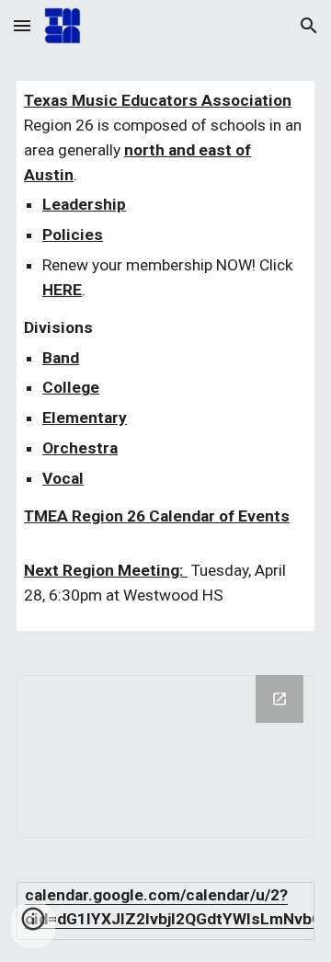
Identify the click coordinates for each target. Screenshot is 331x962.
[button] (22, 25)
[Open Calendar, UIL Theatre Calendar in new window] (279, 699)
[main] (165, 356)
